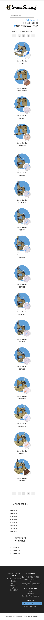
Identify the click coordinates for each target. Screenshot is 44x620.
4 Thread (13, 553)
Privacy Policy (34, 616)
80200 (12, 516)
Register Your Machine (30, 596)
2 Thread (13, 550)
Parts (30, 591)
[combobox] (30, 606)
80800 (12, 522)
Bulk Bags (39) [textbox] (30, 606)
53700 (12, 510)
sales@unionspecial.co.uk (27, 25)
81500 (12, 528)
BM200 (12, 531)
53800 (12, 513)
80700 (12, 519)
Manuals (30, 594)
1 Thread (13, 547)
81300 (12, 525)
